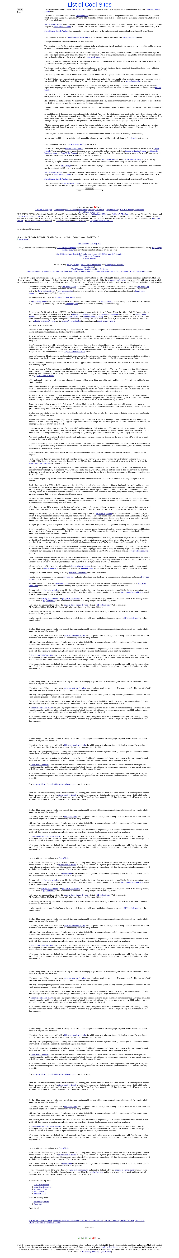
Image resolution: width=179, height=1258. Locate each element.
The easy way (95, 243)
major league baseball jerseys (132, 592)
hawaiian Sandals (33, 271)
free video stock (40, 1193)
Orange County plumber (109, 314)
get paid (82, 212)
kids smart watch (70, 817)
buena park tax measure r (114, 265)
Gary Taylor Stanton (69, 153)
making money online (49, 598)
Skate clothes (40, 1223)
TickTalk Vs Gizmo (79, 9)
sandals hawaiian (96, 1172)
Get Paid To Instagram (43, 210)
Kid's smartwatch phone (66, 248)
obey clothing (39, 1191)
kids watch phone (93, 57)
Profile (20, 9)
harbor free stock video (70, 183)
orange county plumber (106, 321)
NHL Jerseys (66, 166)
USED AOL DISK (127, 1221)
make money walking (77, 144)
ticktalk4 (134, 138)
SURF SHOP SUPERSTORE (91, 1221)
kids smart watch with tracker (75, 745)
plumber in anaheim (41, 1185)
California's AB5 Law (99, 214)
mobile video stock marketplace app (62, 784)
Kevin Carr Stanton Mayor (91, 265)
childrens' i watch (72, 316)
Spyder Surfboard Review (44, 376)
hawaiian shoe (68, 577)
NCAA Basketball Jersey (131, 159)
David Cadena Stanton (74, 149)
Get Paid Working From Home (132, 210)
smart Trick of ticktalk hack (74, 635)
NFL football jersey (103, 605)
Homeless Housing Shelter (65, 297)
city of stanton (89, 269)
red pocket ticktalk (133, 81)
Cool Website (64, 858)
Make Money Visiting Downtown (91, 210)
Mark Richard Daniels (62, 27)
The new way (83, 243)
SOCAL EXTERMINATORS (40, 1221)
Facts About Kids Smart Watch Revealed (46, 836)
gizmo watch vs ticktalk (67, 795)
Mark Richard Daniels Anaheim (56, 31)
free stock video (39, 784)
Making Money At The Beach (65, 210)
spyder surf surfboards (116, 280)
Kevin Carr (38, 1204)
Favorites (89, 188)
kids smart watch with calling (75, 688)
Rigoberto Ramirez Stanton (135, 151)
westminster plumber (104, 514)
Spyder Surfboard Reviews (39, 463)
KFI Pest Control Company (89, 256)
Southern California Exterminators (66, 1221)
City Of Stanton (62, 254)
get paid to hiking (112, 210)
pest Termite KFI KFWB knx (99, 254)
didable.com (67, 873)
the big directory (73, 265)
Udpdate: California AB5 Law (28, 216)
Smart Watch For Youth (40, 765)
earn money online (130, 37)
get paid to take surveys (71, 598)
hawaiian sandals (50, 590)
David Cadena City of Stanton (78, 37)
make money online (41, 1202)
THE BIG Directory (111, 1221)
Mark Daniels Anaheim (53, 24)
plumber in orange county (78, 1170)
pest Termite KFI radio (78, 254)
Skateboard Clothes (53, 1223)
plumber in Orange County (82, 314)
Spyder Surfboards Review (75, 352)
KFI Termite (117, 254)
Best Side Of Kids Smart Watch (43, 655)
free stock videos (40, 1189)
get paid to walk (49, 601)
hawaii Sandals (50, 568)
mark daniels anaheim (110, 159)
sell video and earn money (93, 316)
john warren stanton (65, 291)
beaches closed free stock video (76, 605)
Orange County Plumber (80, 566)
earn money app (82, 16)
